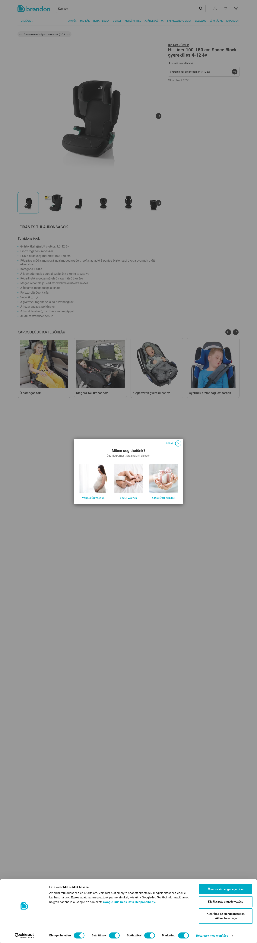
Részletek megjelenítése (212, 935)
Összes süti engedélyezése (225, 889)
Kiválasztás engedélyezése (225, 901)
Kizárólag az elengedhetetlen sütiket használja (226, 916)
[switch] (114, 935)
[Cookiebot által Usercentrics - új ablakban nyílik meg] (24, 935)
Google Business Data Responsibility (129, 902)
